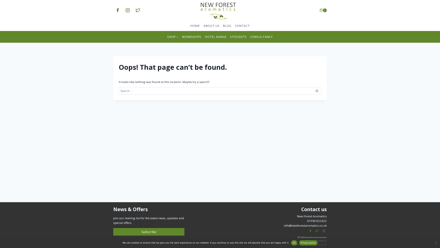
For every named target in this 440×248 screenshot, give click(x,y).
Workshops (191, 37)
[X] (317, 231)
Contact (242, 26)
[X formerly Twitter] (137, 10)
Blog (227, 26)
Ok (294, 242)
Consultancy (261, 37)
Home (195, 26)
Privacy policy (308, 242)
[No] (435, 243)
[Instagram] (127, 10)
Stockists (238, 37)
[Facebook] (117, 10)
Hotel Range (216, 37)
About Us (211, 26)
